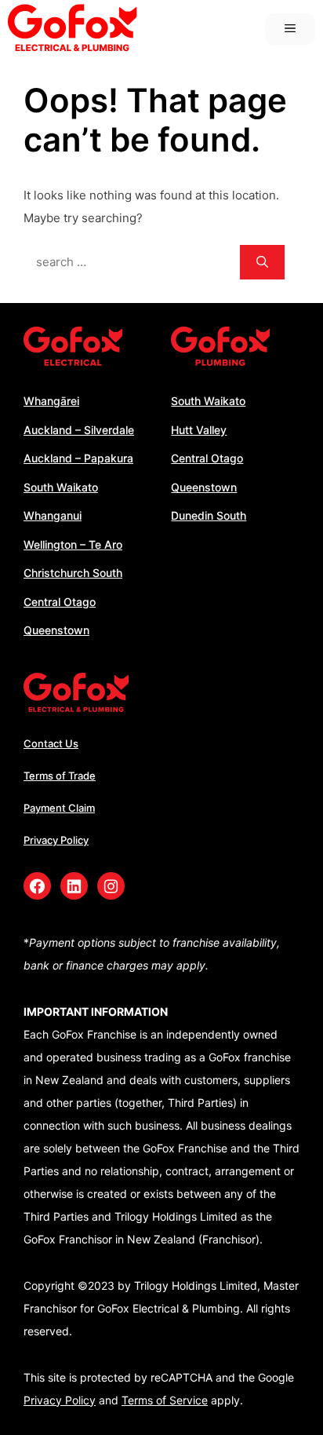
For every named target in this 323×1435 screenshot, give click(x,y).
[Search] (262, 262)
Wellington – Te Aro (73, 544)
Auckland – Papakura (78, 458)
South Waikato (61, 487)
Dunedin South (208, 515)
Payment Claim (59, 807)
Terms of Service (165, 1400)
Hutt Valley (199, 429)
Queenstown (56, 630)
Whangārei (51, 400)
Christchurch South (73, 572)
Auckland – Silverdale (79, 429)
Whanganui (53, 515)
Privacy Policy (56, 840)
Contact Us (51, 743)
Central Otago (60, 601)
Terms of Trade (60, 775)
